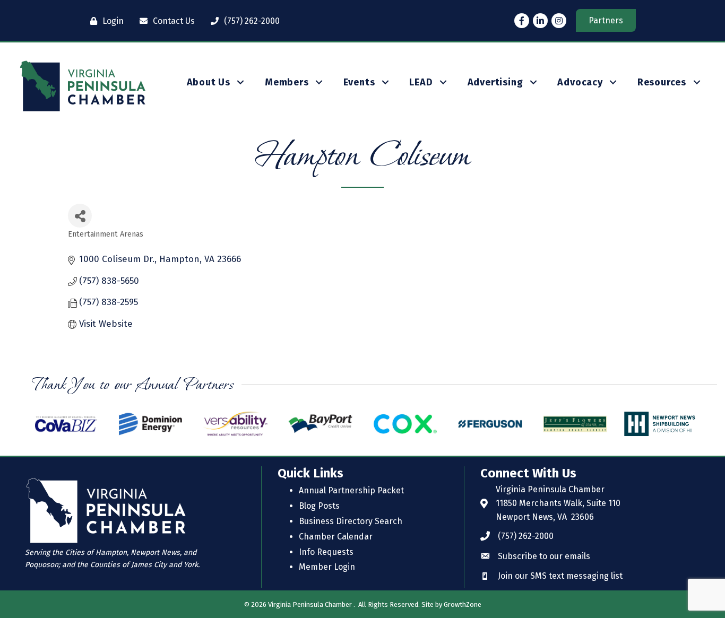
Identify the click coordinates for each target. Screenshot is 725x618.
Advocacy (579, 82)
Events (359, 82)
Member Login (327, 567)
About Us (208, 82)
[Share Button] (80, 216)
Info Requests (326, 552)
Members (287, 82)
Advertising (495, 82)
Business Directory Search (350, 521)
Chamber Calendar (336, 537)
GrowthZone (462, 604)
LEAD (421, 82)
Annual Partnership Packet (351, 490)
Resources (661, 82)
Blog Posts (319, 506)
